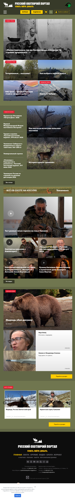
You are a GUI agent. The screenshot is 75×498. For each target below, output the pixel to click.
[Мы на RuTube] (37, 463)
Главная (18, 455)
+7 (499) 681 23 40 (31, 468)
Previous (5, 403)
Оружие (34, 455)
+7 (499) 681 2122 (48, 470)
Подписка (37, 12)
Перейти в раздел (61, 376)
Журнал (25, 12)
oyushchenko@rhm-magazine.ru (28, 470)
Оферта (36, 457)
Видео (42, 455)
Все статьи (9, 182)
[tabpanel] (20, 404)
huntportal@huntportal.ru (48, 472)
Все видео (9, 281)
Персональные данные (48, 457)
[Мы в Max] (47, 463)
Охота (26, 455)
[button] (18, 490)
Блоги (50, 455)
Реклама (30, 457)
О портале (22, 457)
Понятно (17, 495)
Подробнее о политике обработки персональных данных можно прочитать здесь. (18, 491)
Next (70, 403)
